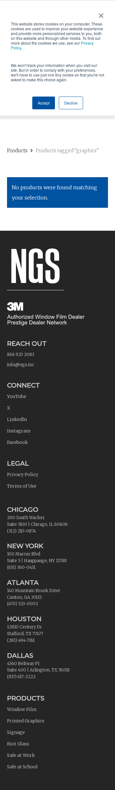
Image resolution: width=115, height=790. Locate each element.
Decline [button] (71, 102)
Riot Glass (18, 744)
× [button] (101, 13)
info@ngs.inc (20, 364)
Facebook (17, 442)
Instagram (19, 431)
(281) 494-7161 (21, 640)
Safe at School (22, 767)
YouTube (16, 396)
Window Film (22, 709)
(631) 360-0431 (21, 567)
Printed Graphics (25, 721)
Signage (16, 732)
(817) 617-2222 (21, 676)
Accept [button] (44, 102)
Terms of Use (21, 486)
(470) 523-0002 (22, 603)
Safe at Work (21, 755)
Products (17, 151)
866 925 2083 (20, 354)
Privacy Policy (22, 474)
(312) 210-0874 (21, 531)
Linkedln (17, 419)
